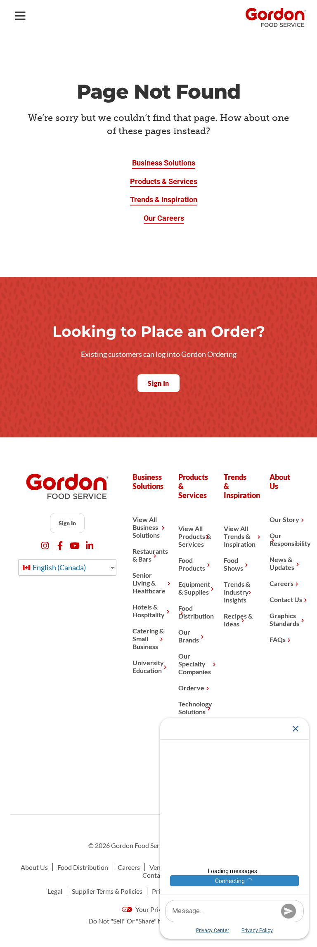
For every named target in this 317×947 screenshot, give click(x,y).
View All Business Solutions (146, 527)
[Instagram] (45, 545)
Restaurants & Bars (149, 555)
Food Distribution (194, 612)
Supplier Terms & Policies (107, 891)
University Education (148, 666)
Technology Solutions (194, 708)
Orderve (191, 688)
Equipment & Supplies (194, 588)
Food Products (191, 564)
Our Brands (188, 636)
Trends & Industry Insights (237, 592)
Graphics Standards (284, 619)
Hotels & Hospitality (148, 611)
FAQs (278, 639)
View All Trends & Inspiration (239, 536)
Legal (54, 891)
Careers (281, 583)
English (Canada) (58, 567)
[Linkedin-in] (89, 545)
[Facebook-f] (60, 545)
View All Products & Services (194, 536)
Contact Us (286, 599)
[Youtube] (75, 545)
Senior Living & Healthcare (149, 583)
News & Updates (282, 563)
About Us (34, 867)
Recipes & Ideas (238, 620)
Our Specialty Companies (194, 663)
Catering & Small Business (148, 638)
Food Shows (233, 564)
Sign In (67, 523)
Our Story (284, 519)
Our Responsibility (286, 539)
